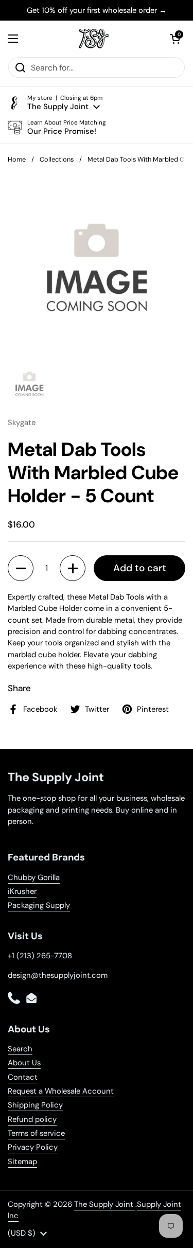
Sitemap (22, 1161)
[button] (175, 38)
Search (20, 1049)
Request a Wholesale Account (61, 1091)
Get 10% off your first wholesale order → (97, 10)
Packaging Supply (39, 905)
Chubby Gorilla (34, 877)
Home (17, 159)
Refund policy (32, 1119)
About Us (24, 1063)
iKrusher (22, 891)
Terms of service (36, 1133)
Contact (23, 1077)
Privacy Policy (33, 1147)
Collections (57, 159)
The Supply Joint (104, 1204)
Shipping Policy (35, 1105)
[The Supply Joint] (94, 38)
